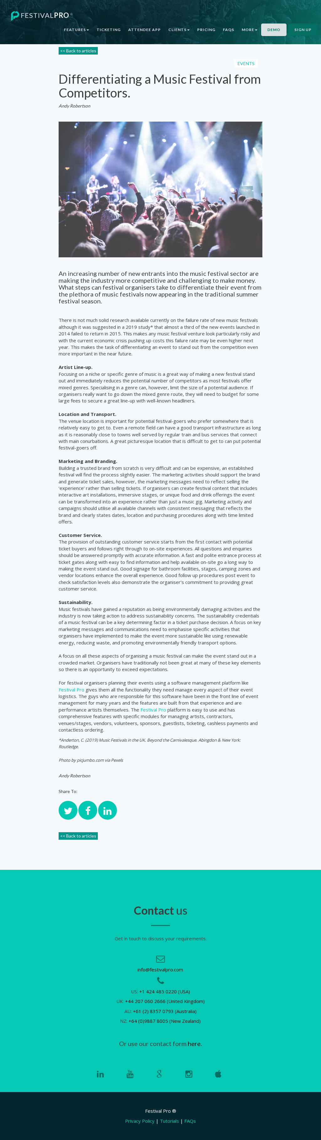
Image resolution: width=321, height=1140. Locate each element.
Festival (46, 15)
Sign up (303, 29)
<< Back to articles (78, 50)
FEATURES (75, 29)
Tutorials (169, 1121)
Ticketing (109, 29)
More (248, 29)
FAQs (228, 29)
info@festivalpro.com (160, 969)
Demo (273, 29)
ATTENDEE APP (144, 29)
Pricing (206, 29)
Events (246, 63)
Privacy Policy (140, 1121)
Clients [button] (177, 29)
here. (195, 1043)
